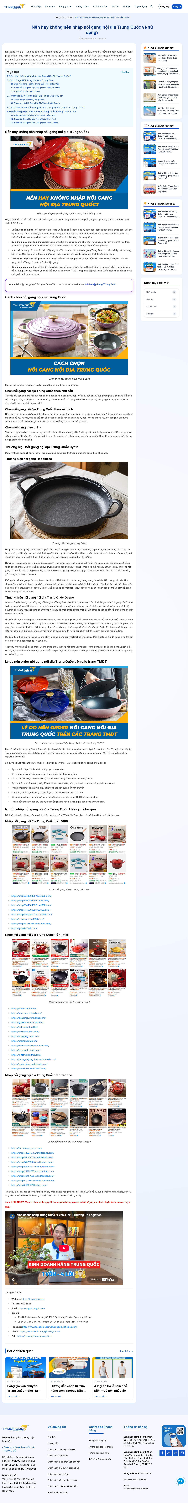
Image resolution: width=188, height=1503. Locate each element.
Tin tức (115, 6)
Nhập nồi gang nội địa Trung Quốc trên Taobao (36, 123)
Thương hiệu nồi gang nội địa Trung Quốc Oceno (37, 103)
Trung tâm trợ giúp (97, 1440)
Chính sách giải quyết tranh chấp (63, 1468)
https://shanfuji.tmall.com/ (24, 1040)
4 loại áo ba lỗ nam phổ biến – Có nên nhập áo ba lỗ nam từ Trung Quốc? (112, 1390)
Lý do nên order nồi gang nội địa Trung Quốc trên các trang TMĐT (47, 107)
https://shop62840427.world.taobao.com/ (32, 1157)
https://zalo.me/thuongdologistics (34, 1336)
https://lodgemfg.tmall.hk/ (24, 1027)
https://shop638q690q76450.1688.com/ (31, 914)
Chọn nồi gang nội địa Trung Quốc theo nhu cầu (36, 84)
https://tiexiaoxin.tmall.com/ (25, 1031)
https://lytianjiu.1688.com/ (24, 928)
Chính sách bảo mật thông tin (61, 1449)
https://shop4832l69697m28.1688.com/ (31, 923)
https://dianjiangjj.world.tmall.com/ (28, 1017)
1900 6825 (137, 1473)
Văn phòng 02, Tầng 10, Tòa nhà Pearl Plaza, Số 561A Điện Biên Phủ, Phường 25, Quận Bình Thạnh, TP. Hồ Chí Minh (138, 1460)
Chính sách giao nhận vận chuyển (64, 1461)
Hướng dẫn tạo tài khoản (101, 1446)
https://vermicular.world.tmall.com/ (28, 1068)
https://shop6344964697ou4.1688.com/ (31, 895)
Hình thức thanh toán (57, 1492)
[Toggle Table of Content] (125, 72)
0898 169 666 (135, 1479)
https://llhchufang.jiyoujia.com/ (26, 1148)
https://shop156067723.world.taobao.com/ (32, 1166)
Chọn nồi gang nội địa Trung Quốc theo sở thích (37, 88)
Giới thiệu (36, 6)
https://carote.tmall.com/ (23, 1008)
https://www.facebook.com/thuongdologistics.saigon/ (49, 1326)
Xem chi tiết (13, 1396)
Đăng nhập (165, 6)
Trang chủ (59, 17)
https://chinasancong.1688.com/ (27, 919)
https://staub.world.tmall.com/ (26, 1013)
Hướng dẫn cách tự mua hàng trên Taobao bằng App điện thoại (68, 1390)
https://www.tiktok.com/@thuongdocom (40, 1331)
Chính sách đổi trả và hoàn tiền (62, 1486)
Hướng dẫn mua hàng (99, 1453)
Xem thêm (126, 1351)
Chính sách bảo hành (58, 1455)
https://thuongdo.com (33, 1299)
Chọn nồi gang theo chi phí (27, 91)
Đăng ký (177, 6)
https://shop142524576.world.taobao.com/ (32, 1152)
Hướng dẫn (81, 6)
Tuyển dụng (140, 6)
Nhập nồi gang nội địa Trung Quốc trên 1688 (34, 115)
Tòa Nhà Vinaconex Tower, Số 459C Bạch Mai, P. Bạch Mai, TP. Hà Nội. (139, 1441)
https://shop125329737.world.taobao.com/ (32, 1171)
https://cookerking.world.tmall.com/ (29, 1064)
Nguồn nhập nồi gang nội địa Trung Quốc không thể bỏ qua (42, 111)
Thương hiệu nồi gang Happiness (29, 99)
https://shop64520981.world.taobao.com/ (32, 1162)
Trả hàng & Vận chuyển (100, 1459)
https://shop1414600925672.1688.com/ (30, 909)
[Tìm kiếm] (152, 6)
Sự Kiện (127, 6)
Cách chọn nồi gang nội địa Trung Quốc (31, 80)
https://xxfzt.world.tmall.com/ (26, 1054)
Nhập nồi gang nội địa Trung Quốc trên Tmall (35, 119)
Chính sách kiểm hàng (58, 1474)
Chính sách (99, 6)
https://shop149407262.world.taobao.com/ (32, 1175)
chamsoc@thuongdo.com (32, 1308)
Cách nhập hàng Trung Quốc (100, 284)
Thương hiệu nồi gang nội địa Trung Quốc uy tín (36, 95)
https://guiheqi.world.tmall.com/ (27, 1022)
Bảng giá (64, 6)
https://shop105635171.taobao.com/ (29, 1185)
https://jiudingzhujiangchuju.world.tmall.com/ (33, 1059)
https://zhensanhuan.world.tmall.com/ (30, 1045)
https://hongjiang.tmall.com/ (25, 1036)
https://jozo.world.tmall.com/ (25, 1050)
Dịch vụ (49, 6)
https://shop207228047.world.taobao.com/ (32, 1180)
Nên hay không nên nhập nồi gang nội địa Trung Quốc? (40, 76)
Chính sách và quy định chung (62, 1480)
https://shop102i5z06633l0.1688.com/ (30, 900)
